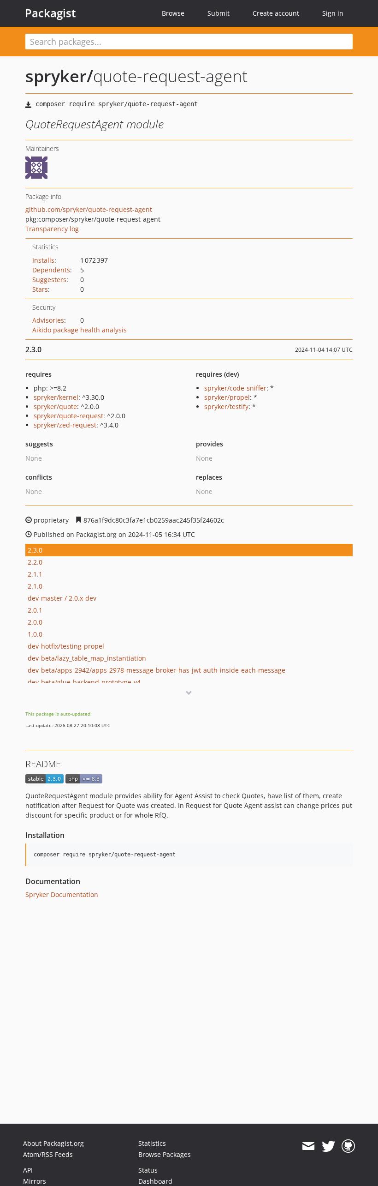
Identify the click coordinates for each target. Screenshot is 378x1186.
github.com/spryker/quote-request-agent (88, 209)
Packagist (50, 13)
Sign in (332, 13)
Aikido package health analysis (79, 329)
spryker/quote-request (68, 415)
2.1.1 (35, 574)
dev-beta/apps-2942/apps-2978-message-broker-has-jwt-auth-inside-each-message (156, 670)
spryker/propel (227, 397)
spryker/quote (55, 406)
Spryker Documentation (61, 894)
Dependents (51, 269)
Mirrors (34, 1181)
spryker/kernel (56, 397)
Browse (173, 13)
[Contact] (308, 1146)
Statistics (152, 1143)
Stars (40, 289)
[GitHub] (348, 1146)
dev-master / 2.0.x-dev (62, 598)
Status (148, 1170)
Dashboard (155, 1181)
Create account (276, 13)
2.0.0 (35, 622)
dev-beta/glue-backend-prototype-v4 (84, 682)
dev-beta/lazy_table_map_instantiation (87, 658)
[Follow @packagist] (328, 1146)
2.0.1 (35, 610)
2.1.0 (35, 586)
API (28, 1170)
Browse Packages (164, 1154)
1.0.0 (35, 634)
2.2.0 (35, 562)
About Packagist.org (53, 1143)
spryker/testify (226, 406)
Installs (43, 260)
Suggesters (49, 279)
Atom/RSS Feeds (48, 1154)
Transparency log (52, 228)
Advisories (48, 320)
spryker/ (59, 76)
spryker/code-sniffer (235, 388)
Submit (218, 13)
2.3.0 (35, 550)
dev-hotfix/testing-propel (66, 646)
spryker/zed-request (65, 425)
